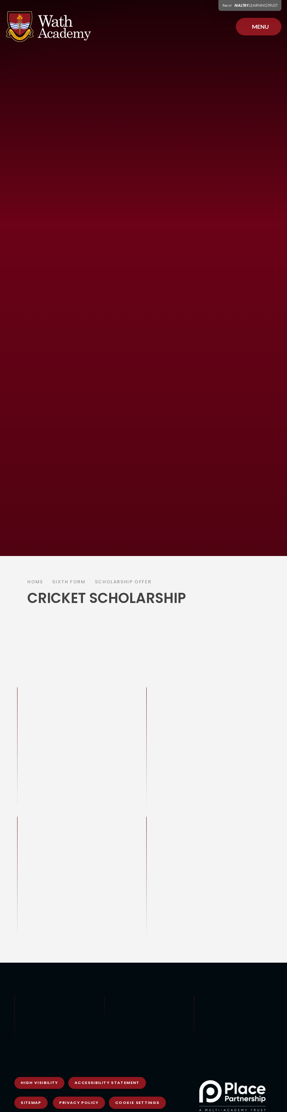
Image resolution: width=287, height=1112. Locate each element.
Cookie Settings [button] (137, 1102)
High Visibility (39, 1082)
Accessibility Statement (107, 1082)
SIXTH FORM (68, 581)
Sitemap (31, 1102)
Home (35, 581)
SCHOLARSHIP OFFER (123, 581)
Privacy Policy (78, 1102)
